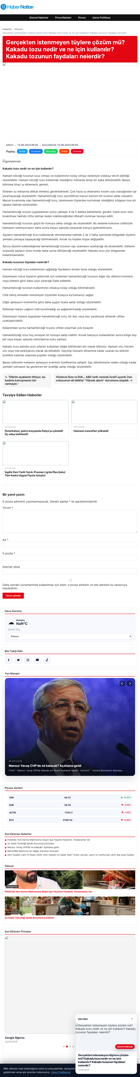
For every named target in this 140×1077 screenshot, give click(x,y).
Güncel (18, 29)
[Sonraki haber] (129, 683)
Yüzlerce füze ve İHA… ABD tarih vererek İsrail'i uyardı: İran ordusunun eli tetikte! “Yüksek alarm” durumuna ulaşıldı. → (94, 378)
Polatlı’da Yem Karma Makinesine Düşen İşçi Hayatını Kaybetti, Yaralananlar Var (48, 839)
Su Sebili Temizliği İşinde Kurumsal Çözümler (30, 843)
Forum (82, 17)
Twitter (22, 151)
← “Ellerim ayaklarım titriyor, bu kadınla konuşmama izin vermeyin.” (25, 380)
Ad (5, 539)
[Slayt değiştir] (64, 1046)
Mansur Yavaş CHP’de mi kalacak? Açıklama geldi (33, 847)
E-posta (9, 553)
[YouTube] (37, 660)
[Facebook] (9, 660)
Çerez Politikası (102, 17)
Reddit (64, 151)
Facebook (36, 151)
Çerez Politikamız (61, 1072)
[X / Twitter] (18, 660)
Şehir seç (14, 629)
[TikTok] (47, 660)
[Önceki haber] (122, 683)
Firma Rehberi (63, 17)
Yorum (8, 507)
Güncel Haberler (38, 17)
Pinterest (77, 151)
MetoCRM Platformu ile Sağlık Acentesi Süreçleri (33, 851)
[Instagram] (28, 660)
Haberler (7, 29)
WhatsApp (51, 151)
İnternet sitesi (11, 567)
